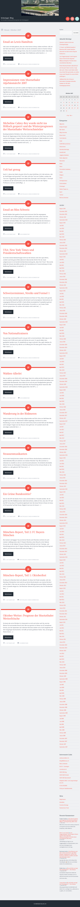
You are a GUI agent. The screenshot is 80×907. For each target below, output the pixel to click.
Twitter (61, 195)
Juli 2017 (62, 426)
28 (77, 108)
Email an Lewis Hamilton (18, 42)
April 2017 (62, 435)
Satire (61, 178)
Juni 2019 (62, 361)
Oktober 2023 (63, 217)
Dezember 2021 (63, 279)
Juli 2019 (62, 358)
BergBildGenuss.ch (64, 761)
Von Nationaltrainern (15, 333)
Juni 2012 (62, 594)
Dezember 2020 (63, 313)
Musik (61, 163)
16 (63, 105)
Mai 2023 (62, 231)
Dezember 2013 (63, 548)
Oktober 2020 (63, 319)
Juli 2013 (62, 563)
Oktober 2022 (63, 251)
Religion (61, 175)
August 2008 (62, 716)
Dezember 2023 (63, 211)
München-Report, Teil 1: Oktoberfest (24, 575)
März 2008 (62, 730)
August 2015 (62, 492)
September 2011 (63, 619)
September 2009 (63, 679)
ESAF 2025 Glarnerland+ (65, 778)
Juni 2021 (62, 296)
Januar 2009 (62, 701)
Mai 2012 (62, 597)
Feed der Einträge (64, 805)
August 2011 (62, 622)
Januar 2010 (62, 667)
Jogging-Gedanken (64, 155)
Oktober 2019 (63, 350)
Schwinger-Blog (7, 18)
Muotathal (62, 161)
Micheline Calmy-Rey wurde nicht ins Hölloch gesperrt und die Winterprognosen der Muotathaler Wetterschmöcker (28, 126)
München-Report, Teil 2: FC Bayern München (23, 533)
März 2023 (62, 237)
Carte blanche (63, 138)
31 (66, 111)
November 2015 (63, 483)
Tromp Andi (62, 882)
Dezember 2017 (63, 412)
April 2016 (62, 469)
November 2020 (63, 316)
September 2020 (63, 322)
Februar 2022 (63, 273)
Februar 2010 (63, 665)
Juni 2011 (62, 628)
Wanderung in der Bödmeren (20, 413)
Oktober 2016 (63, 452)
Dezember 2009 (63, 670)
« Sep (67, 115)
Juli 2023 (62, 225)
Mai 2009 (62, 690)
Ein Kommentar (25, 234)
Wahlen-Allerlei (12, 373)
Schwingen (62, 186)
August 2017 (62, 424)
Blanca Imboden (63, 763)
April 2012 (62, 599)
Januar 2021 (62, 310)
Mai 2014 (62, 534)
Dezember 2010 (63, 645)
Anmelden (62, 802)
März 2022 (62, 271)
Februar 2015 (63, 509)
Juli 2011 (62, 625)
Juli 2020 (62, 327)
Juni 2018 (62, 395)
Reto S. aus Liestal (64, 832)
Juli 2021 (62, 293)
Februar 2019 (63, 373)
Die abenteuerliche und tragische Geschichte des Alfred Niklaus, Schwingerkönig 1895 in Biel (69, 820)
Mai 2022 (62, 265)
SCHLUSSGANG (63, 785)
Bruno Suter (63, 135)
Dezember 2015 (63, 480)
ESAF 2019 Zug (63, 772)
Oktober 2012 (63, 585)
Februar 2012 (63, 605)
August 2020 (62, 324)
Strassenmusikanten (15, 454)
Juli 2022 (62, 259)
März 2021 (62, 305)
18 (69, 105)
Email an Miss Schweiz (16, 209)
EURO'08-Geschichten (65, 144)
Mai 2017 (62, 432)
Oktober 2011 (63, 616)
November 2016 (63, 449)
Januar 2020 (62, 341)
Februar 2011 (63, 639)
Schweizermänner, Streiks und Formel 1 (26, 293)
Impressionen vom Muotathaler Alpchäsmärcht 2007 (21, 81)
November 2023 (63, 214)
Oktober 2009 (63, 676)
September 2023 (63, 220)
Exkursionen (63, 146)
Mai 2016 (62, 466)
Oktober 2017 (63, 418)
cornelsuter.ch (63, 769)
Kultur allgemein (63, 158)
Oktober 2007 (63, 744)
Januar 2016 (62, 477)
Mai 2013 (62, 568)
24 (66, 108)
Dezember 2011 (63, 611)
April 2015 (62, 503)
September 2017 (63, 421)
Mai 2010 (62, 656)
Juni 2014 (62, 531)
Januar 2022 (62, 276)
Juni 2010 (62, 653)
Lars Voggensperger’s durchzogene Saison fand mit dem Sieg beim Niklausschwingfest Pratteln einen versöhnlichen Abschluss (69, 835)
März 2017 (62, 438)
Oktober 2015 (63, 486)
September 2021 (63, 288)
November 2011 (63, 614)
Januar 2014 (62, 545)
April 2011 (62, 633)
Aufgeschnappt (63, 127)
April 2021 (62, 302)
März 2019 (62, 370)
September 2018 (63, 387)
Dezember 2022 (63, 245)
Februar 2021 (63, 307)
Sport (61, 192)
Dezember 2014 (63, 514)
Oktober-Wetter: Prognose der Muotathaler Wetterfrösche (28, 617)
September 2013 (63, 557)
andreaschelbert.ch (64, 758)
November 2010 (63, 648)
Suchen (61, 29)
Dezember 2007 (63, 738)
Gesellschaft (62, 152)
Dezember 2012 (63, 582)
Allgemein (62, 124)
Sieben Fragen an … (64, 189)
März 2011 (62, 636)
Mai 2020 (62, 330)
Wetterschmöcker (64, 197)
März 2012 (62, 602)
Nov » (71, 115)
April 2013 (62, 571)
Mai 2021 (62, 299)
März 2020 (62, 336)
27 (74, 108)
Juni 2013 (62, 565)
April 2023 (62, 234)
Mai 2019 (62, 364)
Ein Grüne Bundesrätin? (17, 494)
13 (74, 102)
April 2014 (62, 537)
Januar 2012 (62, 608)
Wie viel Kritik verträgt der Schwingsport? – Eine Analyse (69, 868)
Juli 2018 (62, 392)
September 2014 (63, 523)
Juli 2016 (62, 460)
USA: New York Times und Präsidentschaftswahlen (18, 251)
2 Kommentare (23, 643)
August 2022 (62, 256)
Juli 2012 (62, 591)
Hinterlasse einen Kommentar (29, 64)
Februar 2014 (63, 543)
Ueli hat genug (11, 169)
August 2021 (62, 290)
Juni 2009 (62, 687)
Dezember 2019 (63, 344)
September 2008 (63, 713)
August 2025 (62, 208)
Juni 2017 (62, 429)
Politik (61, 172)
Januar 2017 (62, 443)
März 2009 (62, 696)
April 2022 (62, 268)
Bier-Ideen (62, 129)
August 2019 (62, 356)
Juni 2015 (62, 497)
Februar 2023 (63, 239)
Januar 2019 (62, 375)
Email (61, 141)
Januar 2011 (62, 642)
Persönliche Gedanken (65, 169)
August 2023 (62, 222)
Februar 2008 (63, 733)
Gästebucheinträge (64, 149)
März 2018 (62, 404)
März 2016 (62, 472)
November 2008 (63, 707)
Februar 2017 (63, 441)
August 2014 (62, 526)
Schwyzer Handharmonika (66, 788)
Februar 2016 (63, 475)
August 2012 (62, 588)
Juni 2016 (62, 463)
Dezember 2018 (63, 378)
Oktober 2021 (63, 285)
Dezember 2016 (63, 446)
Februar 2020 (63, 339)
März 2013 (62, 574)
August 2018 (62, 390)
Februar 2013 (63, 577)
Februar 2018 (63, 407)
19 (72, 105)
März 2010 (62, 662)
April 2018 (62, 401)
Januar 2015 (62, 511)
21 (77, 105)
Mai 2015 (62, 500)
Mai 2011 (62, 631)
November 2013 (63, 551)
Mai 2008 (62, 724)
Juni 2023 (62, 228)
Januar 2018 (62, 409)
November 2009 (63, 673)
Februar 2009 (63, 699)
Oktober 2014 (63, 520)
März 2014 (62, 540)
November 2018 (63, 381)
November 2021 (63, 282)
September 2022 (63, 254)
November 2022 (63, 248)
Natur (61, 166)
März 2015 (62, 506)
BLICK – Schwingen (64, 766)
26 (72, 108)
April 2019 (62, 367)
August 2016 (62, 458)
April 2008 (62, 727)
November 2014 (63, 517)
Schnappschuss (63, 180)
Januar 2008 (62, 735)
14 (77, 102)
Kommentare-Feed (64, 808)
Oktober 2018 (63, 384)
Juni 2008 (62, 721)
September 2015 (63, 489)
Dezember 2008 (63, 704)
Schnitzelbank (63, 183)
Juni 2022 (62, 262)
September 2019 (63, 353)
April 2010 (62, 659)
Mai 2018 (62, 398)
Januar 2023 (62, 242)
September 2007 (63, 747)
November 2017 (63, 415)
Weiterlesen (8, 58)
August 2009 (62, 682)
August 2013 (62, 560)
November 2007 (63, 741)
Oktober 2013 (63, 554)
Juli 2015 (62, 494)
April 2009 (62, 693)
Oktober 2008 (63, 710)
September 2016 (63, 455)
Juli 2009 (62, 684)
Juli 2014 (62, 528)
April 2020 (62, 333)
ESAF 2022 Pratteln (64, 775)
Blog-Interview (63, 132)
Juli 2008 (62, 718)
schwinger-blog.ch (40, 904)
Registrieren (63, 799)
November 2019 (63, 347)
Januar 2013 (62, 580)
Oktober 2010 (63, 650)
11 (69, 102)
